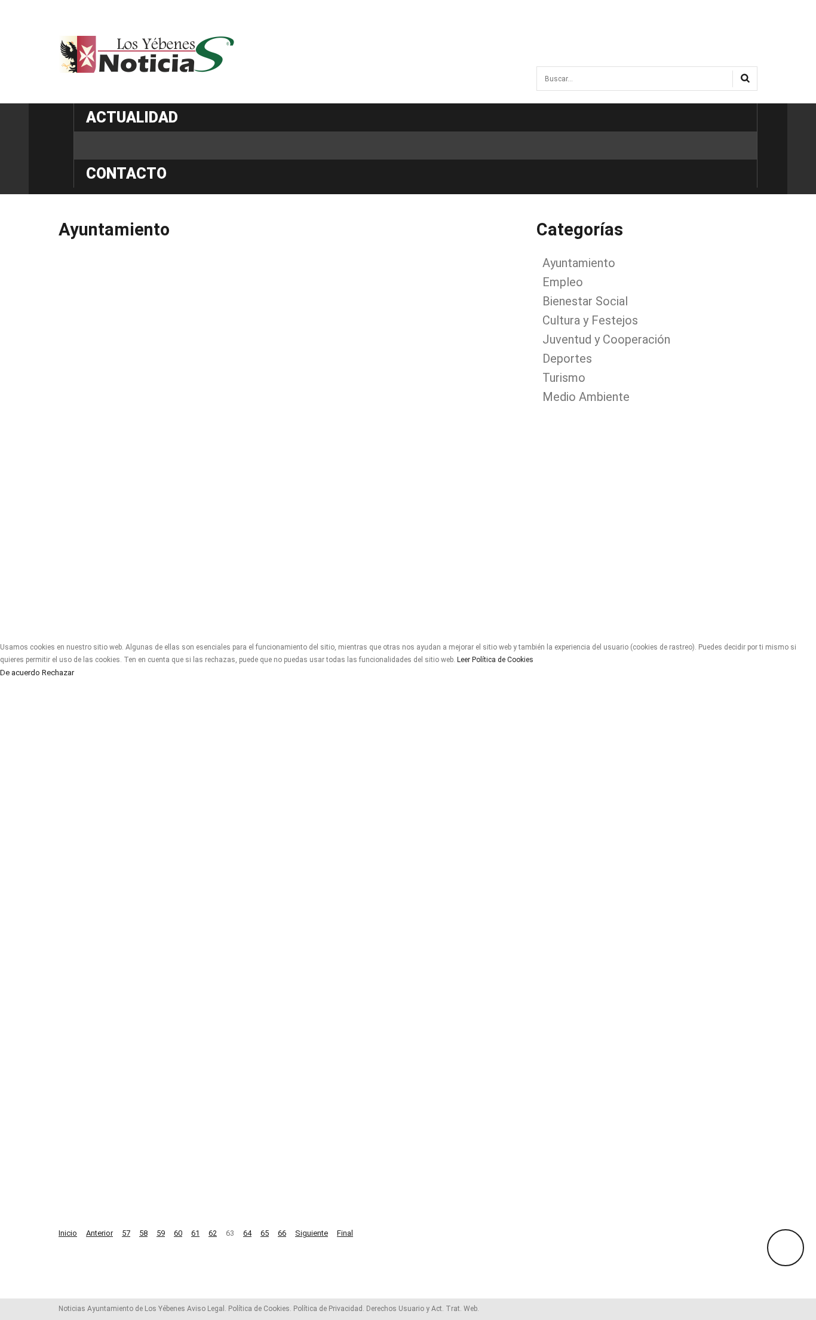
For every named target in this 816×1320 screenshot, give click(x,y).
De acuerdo (20, 673)
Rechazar (58, 673)
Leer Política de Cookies (495, 660)
